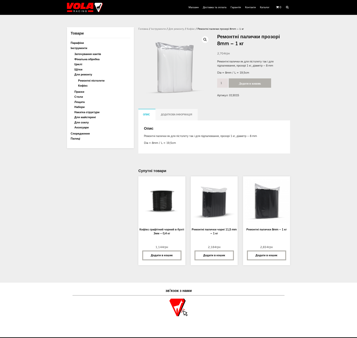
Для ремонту (176, 28)
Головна (143, 28)
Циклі (78, 64)
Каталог (264, 7)
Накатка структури (86, 112)
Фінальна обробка (86, 59)
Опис (146, 114)
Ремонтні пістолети (91, 80)
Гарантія (236, 7)
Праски (79, 91)
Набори (79, 107)
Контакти (250, 7)
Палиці (75, 138)
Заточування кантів (87, 54)
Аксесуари (81, 127)
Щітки (78, 69)
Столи (78, 96)
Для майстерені (85, 117)
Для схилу (81, 122)
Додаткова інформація (176, 114)
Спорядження (80, 133)
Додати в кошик (250, 83)
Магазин (194, 7)
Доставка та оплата (214, 7)
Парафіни (77, 43)
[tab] (146, 114)
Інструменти (158, 28)
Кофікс (191, 28)
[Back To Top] (350, 332)
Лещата (79, 102)
